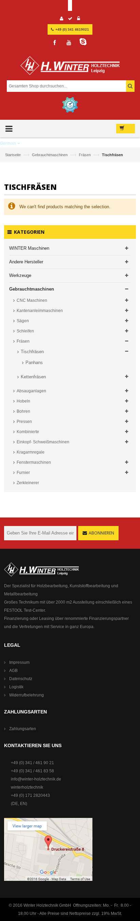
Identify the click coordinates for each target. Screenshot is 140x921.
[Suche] (130, 86)
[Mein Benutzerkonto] (61, 19)
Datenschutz (20, 678)
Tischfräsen (32, 351)
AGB (13, 670)
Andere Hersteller (26, 261)
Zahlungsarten (22, 728)
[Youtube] (69, 42)
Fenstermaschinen (34, 462)
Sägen (23, 320)
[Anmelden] (78, 19)
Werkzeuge (20, 275)
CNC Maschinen (32, 300)
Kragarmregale (31, 452)
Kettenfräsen (33, 376)
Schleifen (25, 331)
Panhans (34, 362)
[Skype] (83, 41)
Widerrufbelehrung (26, 695)
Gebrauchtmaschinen (50, 155)
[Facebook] (54, 42)
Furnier (23, 472)
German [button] (8, 143)
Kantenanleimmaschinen (40, 310)
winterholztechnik (27, 787)
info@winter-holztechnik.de (36, 779)
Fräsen (85, 155)
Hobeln (23, 401)
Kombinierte (28, 431)
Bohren (23, 411)
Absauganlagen (31, 391)
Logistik (16, 687)
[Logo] (70, 68)
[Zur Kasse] (70, 19)
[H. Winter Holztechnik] (41, 569)
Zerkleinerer (28, 482)
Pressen (24, 421)
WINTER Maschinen (29, 248)
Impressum (19, 662)
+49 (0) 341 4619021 (72, 29)
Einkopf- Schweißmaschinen (43, 442)
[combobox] (69, 86)
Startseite (13, 155)
